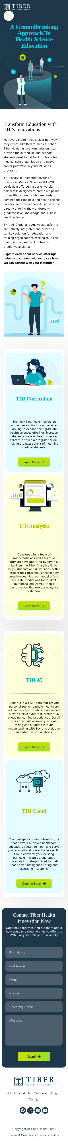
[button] (33, 883)
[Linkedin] (37, 1110)
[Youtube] (45, 1110)
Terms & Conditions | (23, 1135)
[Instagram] (30, 1110)
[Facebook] (23, 1110)
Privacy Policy (49, 1135)
